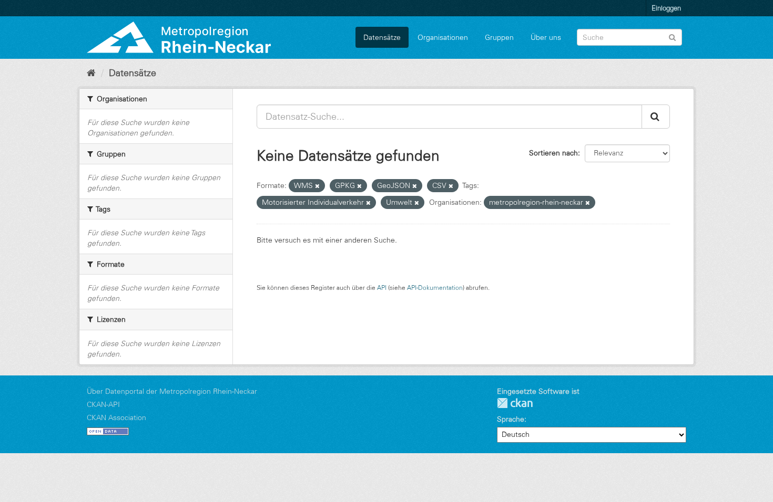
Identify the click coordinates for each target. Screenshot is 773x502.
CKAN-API (103, 404)
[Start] (91, 73)
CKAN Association (116, 417)
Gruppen (499, 37)
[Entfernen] (317, 186)
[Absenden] (672, 36)
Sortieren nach (553, 153)
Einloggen (666, 8)
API (382, 287)
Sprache (510, 419)
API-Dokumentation (435, 287)
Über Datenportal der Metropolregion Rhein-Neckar (172, 391)
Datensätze (382, 37)
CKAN (515, 403)
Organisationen (443, 37)
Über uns (546, 37)
